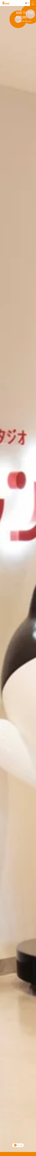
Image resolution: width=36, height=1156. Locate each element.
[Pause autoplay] (15, 1145)
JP (26, 3)
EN (28, 3)
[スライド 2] (19, 1145)
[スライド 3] (21, 1145)
